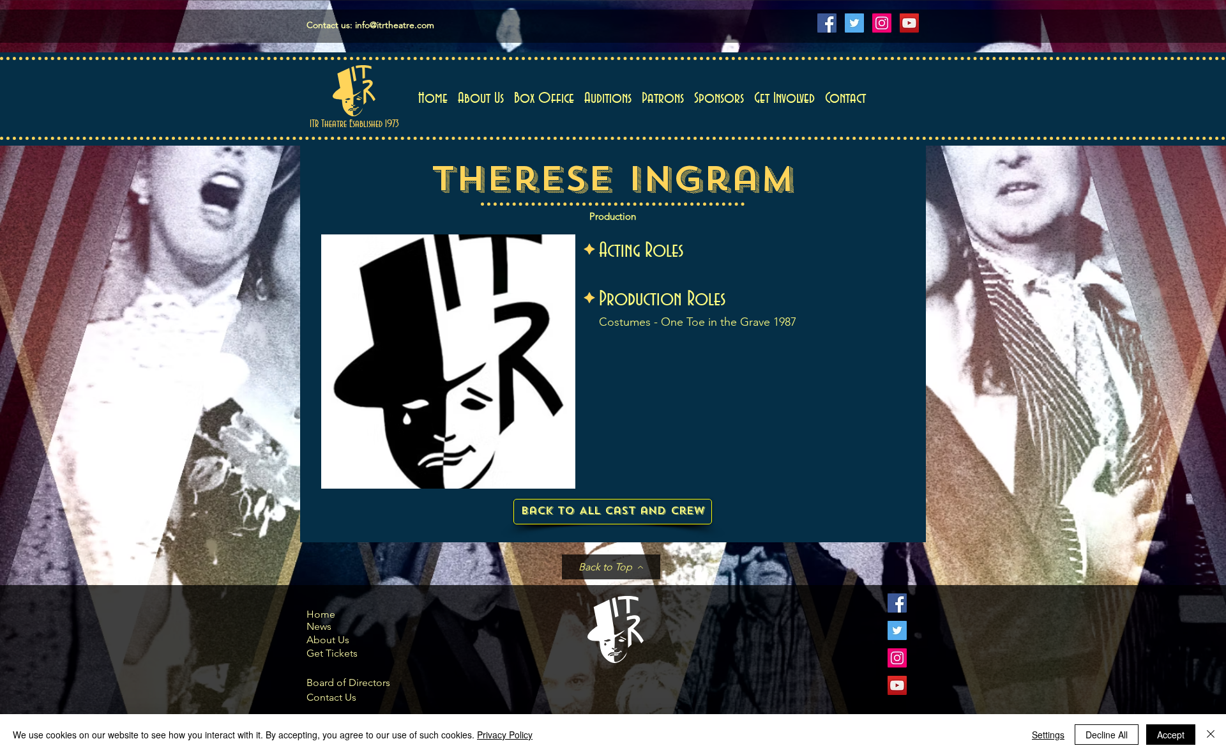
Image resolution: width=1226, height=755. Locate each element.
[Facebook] (826, 23)
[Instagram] (881, 23)
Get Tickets (332, 653)
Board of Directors (348, 682)
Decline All (1107, 734)
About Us (327, 640)
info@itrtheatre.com (394, 25)
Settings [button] (1048, 734)
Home (320, 614)
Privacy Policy (505, 734)
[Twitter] (854, 23)
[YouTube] (909, 23)
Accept (1170, 734)
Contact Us (331, 697)
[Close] (1210, 734)
